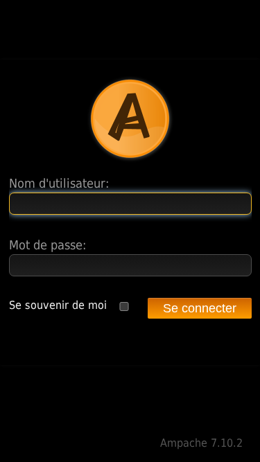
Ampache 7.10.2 (201, 443)
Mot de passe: (47, 245)
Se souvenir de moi (58, 305)
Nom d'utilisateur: (59, 183)
